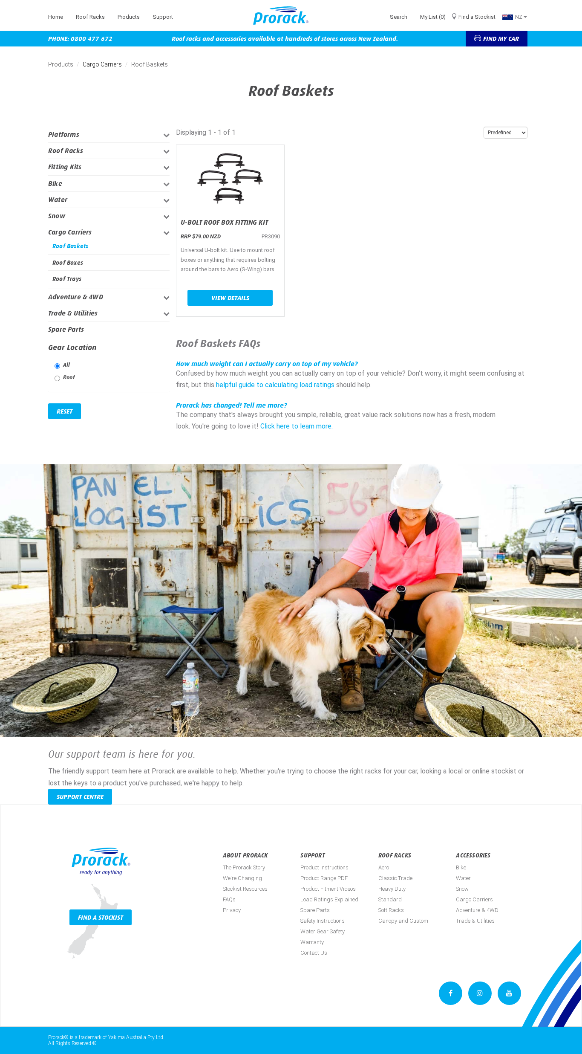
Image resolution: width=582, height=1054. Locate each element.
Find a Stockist (477, 17)
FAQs (229, 899)
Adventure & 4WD (75, 297)
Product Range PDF (324, 878)
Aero (383, 867)
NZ (519, 17)
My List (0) (433, 17)
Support (163, 17)
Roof (69, 377)
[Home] (284, 15)
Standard (390, 899)
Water (57, 200)
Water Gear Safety (322, 931)
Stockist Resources (245, 889)
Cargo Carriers (102, 64)
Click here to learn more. (296, 426)
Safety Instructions (322, 921)
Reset (64, 411)
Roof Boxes (67, 262)
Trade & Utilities (73, 313)
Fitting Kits (64, 167)
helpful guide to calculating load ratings (275, 385)
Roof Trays (66, 278)
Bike (55, 184)
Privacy (232, 910)
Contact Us (313, 953)
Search (398, 17)
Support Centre (80, 796)
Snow (56, 216)
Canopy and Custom (403, 921)
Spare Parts (66, 329)
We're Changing (242, 878)
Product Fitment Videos (328, 889)
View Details (230, 297)
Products (129, 17)
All (66, 365)
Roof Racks (90, 17)
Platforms (63, 134)
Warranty (312, 942)
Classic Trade (395, 878)
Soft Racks (391, 910)
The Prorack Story (244, 867)
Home (55, 17)
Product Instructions (324, 867)
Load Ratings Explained (329, 899)
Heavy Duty (392, 889)
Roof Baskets (70, 246)
